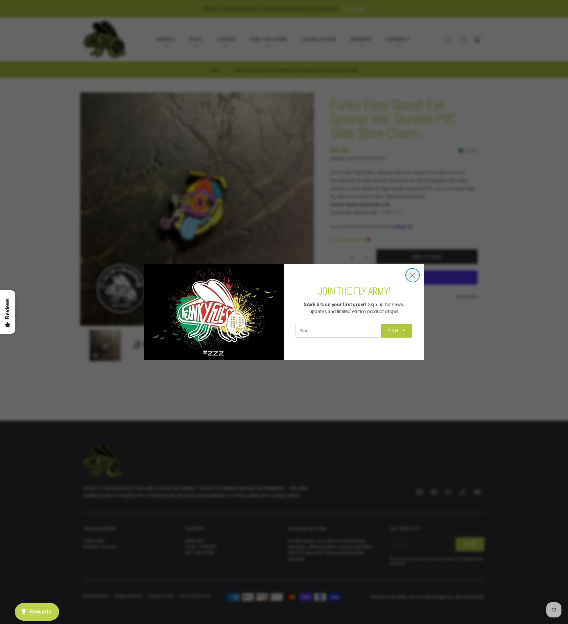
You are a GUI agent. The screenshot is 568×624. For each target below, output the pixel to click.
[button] (412, 275)
